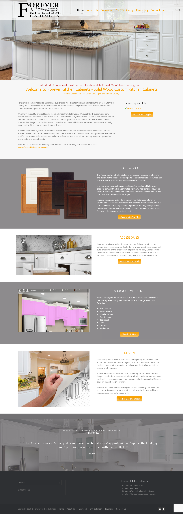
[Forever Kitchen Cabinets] (39, 10)
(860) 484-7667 (131, 488)
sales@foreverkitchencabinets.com (33, 147)
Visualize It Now (129, 334)
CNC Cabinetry (124, 10)
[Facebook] (163, 509)
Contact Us (157, 10)
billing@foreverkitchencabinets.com (140, 494)
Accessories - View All (129, 261)
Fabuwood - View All (129, 217)
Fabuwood (107, 10)
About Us (92, 10)
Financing (142, 10)
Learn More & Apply (142, 114)
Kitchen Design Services (129, 399)
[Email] (159, 509)
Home (80, 10)
